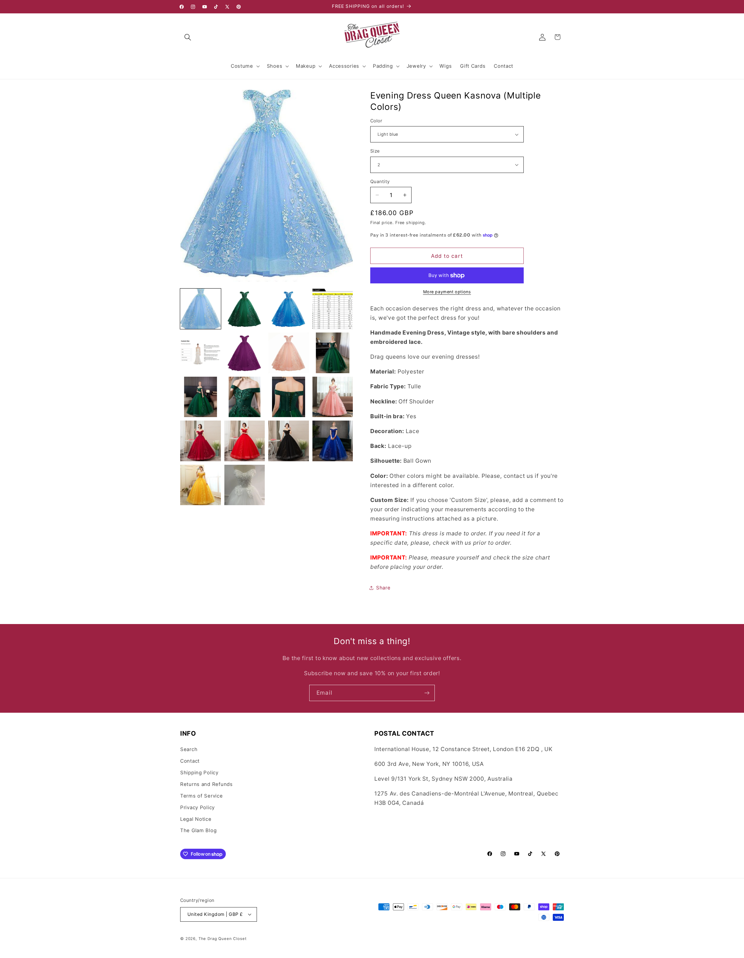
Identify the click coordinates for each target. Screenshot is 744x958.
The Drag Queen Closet (222, 938)
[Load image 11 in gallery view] (288, 397)
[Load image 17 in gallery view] (200, 485)
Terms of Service (201, 796)
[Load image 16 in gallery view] (332, 441)
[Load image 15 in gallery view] (288, 441)
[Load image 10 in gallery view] (244, 397)
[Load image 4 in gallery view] (332, 309)
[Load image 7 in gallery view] (288, 353)
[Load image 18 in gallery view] (244, 485)
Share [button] (383, 588)
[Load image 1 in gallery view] (200, 309)
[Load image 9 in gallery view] (200, 397)
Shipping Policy (199, 772)
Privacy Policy (197, 807)
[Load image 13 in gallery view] (200, 441)
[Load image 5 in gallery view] (200, 353)
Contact (190, 761)
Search (188, 749)
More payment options (447, 291)
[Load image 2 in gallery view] (244, 309)
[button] (188, 37)
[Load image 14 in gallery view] (244, 441)
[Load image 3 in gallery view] (288, 309)
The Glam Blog (198, 830)
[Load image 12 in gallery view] (332, 397)
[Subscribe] (426, 693)
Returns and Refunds (206, 784)
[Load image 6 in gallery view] (244, 353)
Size (375, 151)
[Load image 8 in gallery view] (332, 353)
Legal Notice (196, 819)
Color (376, 121)
